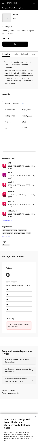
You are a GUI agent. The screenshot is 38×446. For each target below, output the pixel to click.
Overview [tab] (6, 54)
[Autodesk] (11, 3)
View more (6, 220)
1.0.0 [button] (24, 122)
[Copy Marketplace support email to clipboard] (18, 393)
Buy (15, 44)
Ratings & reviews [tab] (28, 54)
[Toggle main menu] (3, 2)
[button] (19, 360)
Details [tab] (15, 54)
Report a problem (9, 393)
